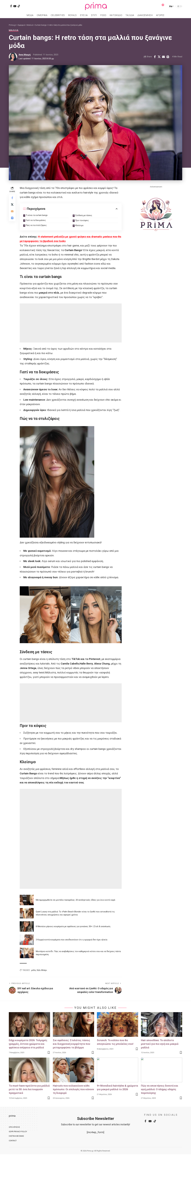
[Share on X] (159, 57)
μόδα (33, 970)
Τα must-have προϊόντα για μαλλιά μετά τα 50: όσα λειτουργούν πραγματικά (29, 1089)
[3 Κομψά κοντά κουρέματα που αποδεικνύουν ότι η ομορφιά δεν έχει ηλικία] (27, 939)
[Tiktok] (19, 6)
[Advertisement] (71, 322)
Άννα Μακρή (25, 54)
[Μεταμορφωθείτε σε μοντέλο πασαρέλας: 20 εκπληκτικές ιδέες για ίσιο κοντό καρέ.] (27, 900)
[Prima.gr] (95, 6)
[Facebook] (11, 6)
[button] (165, 6)
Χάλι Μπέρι (42, 970)
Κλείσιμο (79, 225)
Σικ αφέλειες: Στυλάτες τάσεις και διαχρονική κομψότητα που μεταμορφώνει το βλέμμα (71, 1044)
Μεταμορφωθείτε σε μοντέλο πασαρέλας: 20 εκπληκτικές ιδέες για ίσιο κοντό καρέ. (76, 900)
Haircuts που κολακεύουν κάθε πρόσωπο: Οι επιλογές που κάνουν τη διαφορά (73, 1089)
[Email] (163, 57)
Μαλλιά (13, 30)
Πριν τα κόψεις (82, 220)
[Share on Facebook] (155, 57)
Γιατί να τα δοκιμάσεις (36, 220)
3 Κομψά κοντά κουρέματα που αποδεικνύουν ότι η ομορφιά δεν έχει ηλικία (71, 939)
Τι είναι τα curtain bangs (37, 215)
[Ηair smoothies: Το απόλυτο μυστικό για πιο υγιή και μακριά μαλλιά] (161, 1024)
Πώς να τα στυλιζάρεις (36, 225)
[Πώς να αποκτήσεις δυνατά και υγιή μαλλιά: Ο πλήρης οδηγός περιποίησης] (161, 1070)
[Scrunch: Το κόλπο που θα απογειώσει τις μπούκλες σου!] (117, 1024)
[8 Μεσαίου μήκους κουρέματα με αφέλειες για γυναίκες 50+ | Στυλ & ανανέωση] (27, 926)
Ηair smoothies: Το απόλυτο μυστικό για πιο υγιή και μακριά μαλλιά (159, 1044)
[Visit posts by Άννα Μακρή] (13, 57)
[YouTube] (15, 6)
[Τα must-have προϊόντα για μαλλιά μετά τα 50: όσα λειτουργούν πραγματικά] (29, 1070)
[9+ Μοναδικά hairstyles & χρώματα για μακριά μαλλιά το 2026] (117, 1070)
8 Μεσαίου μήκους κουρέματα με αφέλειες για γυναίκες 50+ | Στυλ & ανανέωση (73, 926)
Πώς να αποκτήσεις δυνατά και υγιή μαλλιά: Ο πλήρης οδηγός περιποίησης (159, 1089)
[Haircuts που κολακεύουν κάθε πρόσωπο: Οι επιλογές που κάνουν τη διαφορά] (73, 1070)
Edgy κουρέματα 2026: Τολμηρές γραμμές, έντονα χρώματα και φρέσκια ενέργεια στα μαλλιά (28, 1044)
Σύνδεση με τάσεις (83, 215)
